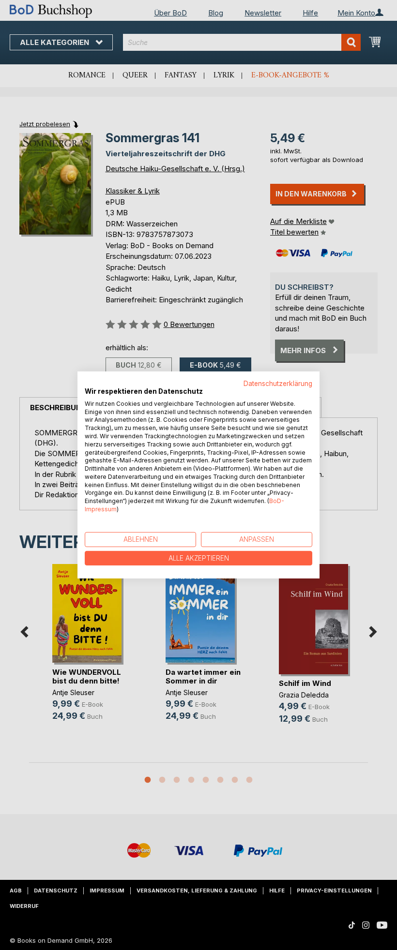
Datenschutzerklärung (278, 383)
